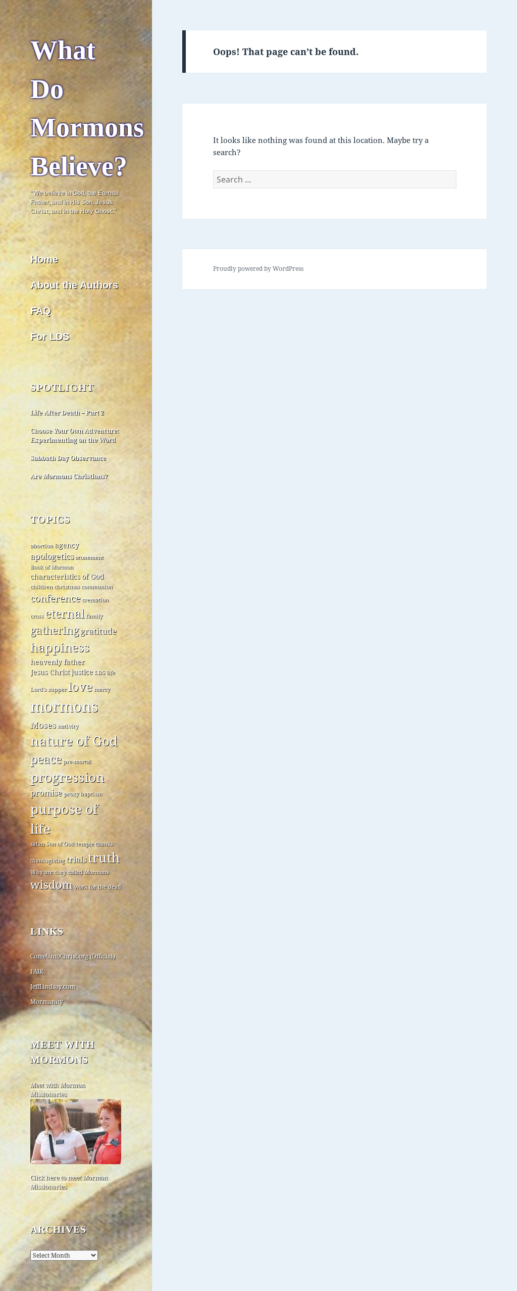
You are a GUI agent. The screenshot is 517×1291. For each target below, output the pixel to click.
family (94, 615)
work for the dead (97, 886)
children (41, 586)
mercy (102, 689)
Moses (43, 725)
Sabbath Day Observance (68, 458)
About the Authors (74, 285)
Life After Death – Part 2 (67, 412)
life (111, 672)
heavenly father (57, 661)
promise (46, 792)
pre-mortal (77, 761)
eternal (64, 613)
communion (97, 586)
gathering (54, 630)
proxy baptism (83, 793)
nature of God (74, 741)
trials (76, 859)
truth (104, 858)
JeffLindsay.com (52, 986)
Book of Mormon (51, 566)
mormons (64, 706)
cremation (95, 599)
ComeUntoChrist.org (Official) (72, 956)
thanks (104, 843)
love (80, 686)
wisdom (51, 884)
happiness (59, 647)
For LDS (49, 336)
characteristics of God (67, 576)
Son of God (60, 843)
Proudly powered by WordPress (258, 268)
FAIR (36, 971)
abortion (41, 545)
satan (37, 843)
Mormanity (46, 1001)
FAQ (40, 310)
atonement (89, 557)
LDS (99, 672)
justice (82, 672)
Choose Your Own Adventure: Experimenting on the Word (74, 435)
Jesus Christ (50, 672)
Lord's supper (48, 689)
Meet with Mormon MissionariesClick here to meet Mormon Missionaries (69, 1136)
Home (44, 259)
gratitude (98, 631)
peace (46, 759)
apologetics (52, 556)
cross (36, 615)
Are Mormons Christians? (69, 476)
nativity (68, 726)
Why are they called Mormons (69, 872)
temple (85, 843)
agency (67, 545)
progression (67, 777)
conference (55, 598)
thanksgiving (47, 860)
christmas (67, 586)
